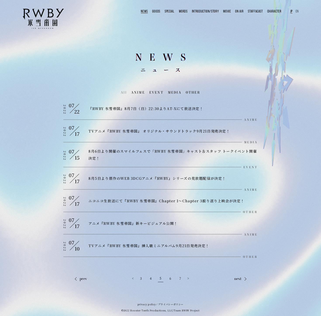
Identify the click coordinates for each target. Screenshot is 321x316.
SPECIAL (169, 11)
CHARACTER (274, 11)
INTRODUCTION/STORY (205, 11)
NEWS (144, 11)
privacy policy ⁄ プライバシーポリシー (160, 304)
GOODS (156, 11)
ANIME (138, 92)
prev (83, 278)
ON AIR (239, 11)
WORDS (183, 11)
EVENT (156, 92)
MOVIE (227, 11)
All (124, 92)
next (238, 278)
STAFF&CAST (255, 11)
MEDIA (174, 92)
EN (297, 11)
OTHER (193, 92)
